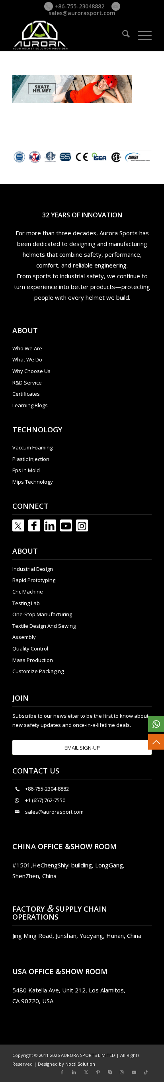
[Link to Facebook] (34, 525)
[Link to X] (86, 1072)
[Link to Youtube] (66, 525)
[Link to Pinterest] (98, 1072)
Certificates (26, 393)
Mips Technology (32, 481)
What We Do (27, 359)
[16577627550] (156, 724)
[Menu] (141, 35)
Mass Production (32, 660)
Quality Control (30, 648)
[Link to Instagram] (82, 525)
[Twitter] (18, 525)
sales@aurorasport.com (82, 13)
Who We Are (27, 348)
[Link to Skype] (110, 1072)
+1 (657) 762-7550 (45, 800)
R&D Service (27, 382)
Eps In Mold (26, 470)
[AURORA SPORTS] (68, 35)
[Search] (122, 35)
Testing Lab (26, 603)
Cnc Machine (27, 591)
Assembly (24, 637)
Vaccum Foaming (32, 447)
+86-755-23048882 (78, 6)
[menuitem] (122, 35)
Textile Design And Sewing (44, 625)
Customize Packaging (38, 671)
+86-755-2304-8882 (47, 788)
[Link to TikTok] (146, 1072)
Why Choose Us (31, 371)
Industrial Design (32, 568)
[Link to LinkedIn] (50, 525)
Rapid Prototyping (33, 580)
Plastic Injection (30, 459)
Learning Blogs (30, 405)
